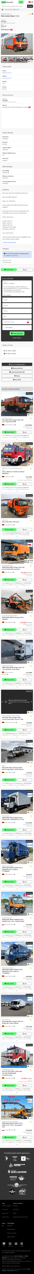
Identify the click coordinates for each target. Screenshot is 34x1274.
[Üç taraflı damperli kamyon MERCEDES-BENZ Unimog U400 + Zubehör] (17, 602)
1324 (3, 83)
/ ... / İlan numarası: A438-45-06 (11, 9)
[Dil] (30, 2)
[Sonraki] (31, 47)
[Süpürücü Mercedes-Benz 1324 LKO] (17, 506)
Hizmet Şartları (11, 1270)
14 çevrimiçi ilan (6, 262)
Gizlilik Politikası (17, 338)
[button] (32, 2)
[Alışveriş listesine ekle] (29, 14)
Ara (30, 6)
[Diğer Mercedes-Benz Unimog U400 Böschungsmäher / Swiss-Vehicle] (17, 752)
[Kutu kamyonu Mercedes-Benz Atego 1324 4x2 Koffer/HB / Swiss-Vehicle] (17, 1006)
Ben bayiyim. (9, 327)
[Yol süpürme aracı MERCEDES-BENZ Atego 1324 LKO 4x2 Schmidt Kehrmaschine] (17, 552)
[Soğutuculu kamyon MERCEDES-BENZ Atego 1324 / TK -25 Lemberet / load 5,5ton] (17, 652)
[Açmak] (17, 439)
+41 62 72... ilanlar (10, 351)
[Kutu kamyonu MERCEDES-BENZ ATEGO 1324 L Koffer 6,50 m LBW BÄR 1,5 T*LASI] (17, 802)
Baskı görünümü (18, 368)
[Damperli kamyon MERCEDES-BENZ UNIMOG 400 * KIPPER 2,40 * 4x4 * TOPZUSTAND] (17, 904)
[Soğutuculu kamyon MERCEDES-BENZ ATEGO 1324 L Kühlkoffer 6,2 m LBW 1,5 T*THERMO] (17, 852)
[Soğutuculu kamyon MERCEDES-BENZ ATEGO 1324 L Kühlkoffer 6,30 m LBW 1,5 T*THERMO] (17, 954)
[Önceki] (3, 47)
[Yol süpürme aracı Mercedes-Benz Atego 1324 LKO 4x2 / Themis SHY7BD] (17, 404)
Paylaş (17, 376)
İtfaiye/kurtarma (6, 72)
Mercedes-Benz (7, 78)
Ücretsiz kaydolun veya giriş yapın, (18, 253)
